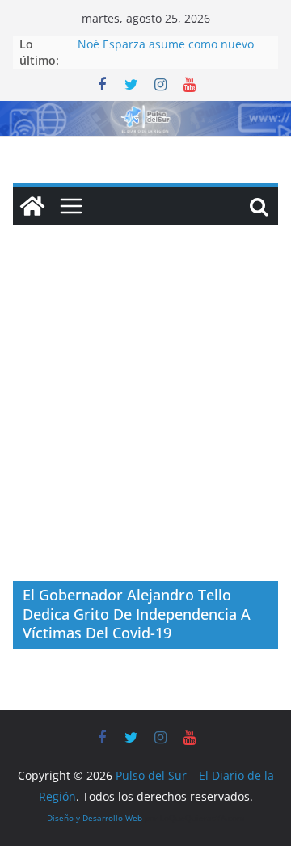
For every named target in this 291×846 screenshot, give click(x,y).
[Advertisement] (145, 427)
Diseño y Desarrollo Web (94, 817)
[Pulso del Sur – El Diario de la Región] (145, 112)
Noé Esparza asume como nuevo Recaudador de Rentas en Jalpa (166, 52)
